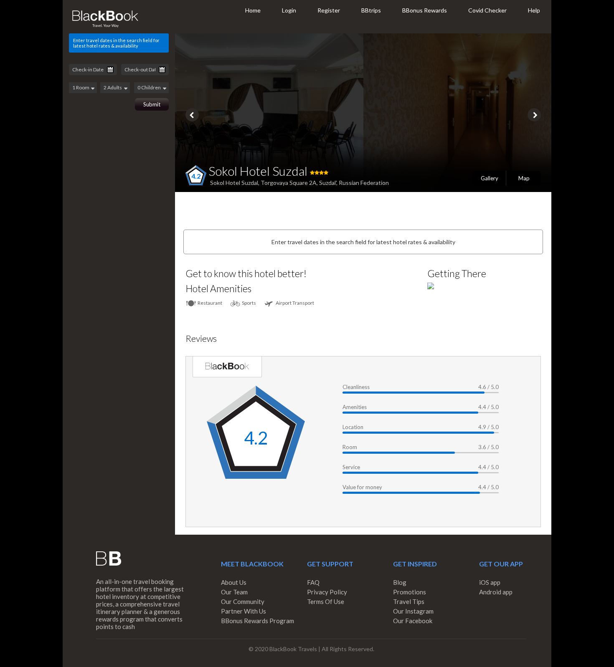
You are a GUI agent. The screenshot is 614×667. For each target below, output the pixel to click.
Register (328, 10)
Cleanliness (356, 387)
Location (353, 427)
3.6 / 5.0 (488, 447)
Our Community (242, 601)
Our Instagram (413, 611)
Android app (496, 592)
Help (534, 10)
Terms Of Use (325, 601)
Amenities (355, 407)
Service (351, 467)
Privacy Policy (327, 592)
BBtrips (371, 10)
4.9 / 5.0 (488, 427)
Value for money (362, 487)
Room (350, 447)
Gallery (489, 178)
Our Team (234, 592)
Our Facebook (412, 620)
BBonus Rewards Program (257, 620)
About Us (233, 582)
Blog (399, 582)
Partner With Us (243, 611)
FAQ (313, 582)
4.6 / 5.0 (488, 387)
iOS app (489, 582)
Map (524, 178)
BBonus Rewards (424, 10)
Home (253, 10)
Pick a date (110, 69)
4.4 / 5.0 (488, 407)
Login (289, 10)
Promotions (409, 592)
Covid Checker (487, 10)
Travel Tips (408, 601)
